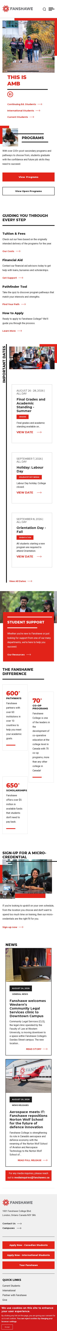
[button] (44, 9)
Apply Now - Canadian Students (28, 1245)
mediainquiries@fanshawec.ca (31, 1177)
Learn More (9, 331)
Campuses (8, 1228)
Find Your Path (10, 304)
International (9, 1290)
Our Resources (16, 654)
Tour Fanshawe (28, 1265)
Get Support (9, 277)
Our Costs (8, 251)
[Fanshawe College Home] (17, 9)
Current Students (17, 117)
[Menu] (51, 9)
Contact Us (9, 1223)
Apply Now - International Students (28, 1255)
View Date (25, 432)
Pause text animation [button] (10, 94)
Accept (7, 1327)
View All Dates (17, 581)
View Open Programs (28, 191)
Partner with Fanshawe (14, 1295)
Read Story (33, 1049)
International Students (20, 110)
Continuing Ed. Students (21, 104)
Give (4, 1299)
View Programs (28, 177)
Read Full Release (29, 1160)
